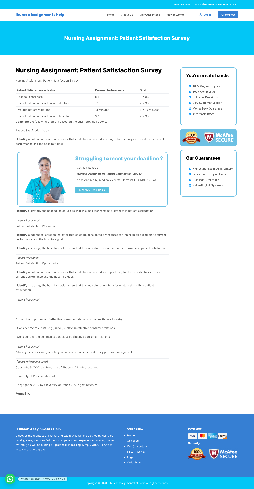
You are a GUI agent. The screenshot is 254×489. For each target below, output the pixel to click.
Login (130, 457)
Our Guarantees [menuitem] (150, 14)
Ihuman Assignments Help (40, 14)
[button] (92, 190)
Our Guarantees (137, 446)
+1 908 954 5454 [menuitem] (182, 4)
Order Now (228, 14)
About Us (133, 441)
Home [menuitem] (111, 14)
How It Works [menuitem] (175, 14)
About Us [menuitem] (127, 14)
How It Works (136, 451)
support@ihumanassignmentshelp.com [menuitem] (215, 4)
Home (131, 435)
